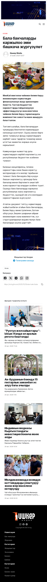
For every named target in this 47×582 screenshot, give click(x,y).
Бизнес (7, 556)
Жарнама (8, 540)
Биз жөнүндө (10, 536)
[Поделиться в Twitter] (10, 278)
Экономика (9, 552)
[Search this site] (40, 24)
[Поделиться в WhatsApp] (21, 278)
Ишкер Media (16, 53)
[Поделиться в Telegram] (16, 278)
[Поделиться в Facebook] (5, 278)
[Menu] (44, 24)
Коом (5, 33)
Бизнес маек (10, 572)
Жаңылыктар (10, 548)
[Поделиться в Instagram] (27, 278)
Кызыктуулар (10, 575)
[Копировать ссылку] (42, 284)
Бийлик (7, 560)
